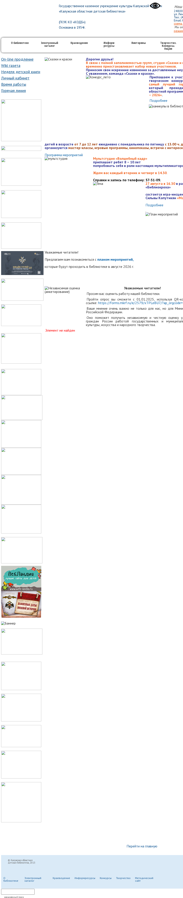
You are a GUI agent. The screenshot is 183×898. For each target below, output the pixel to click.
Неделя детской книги (20, 71)
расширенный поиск (14, 897)
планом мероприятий (115, 259)
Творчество (123, 878)
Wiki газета (10, 65)
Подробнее (158, 100)
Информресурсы (85, 878)
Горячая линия (13, 90)
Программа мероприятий (64, 155)
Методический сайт (144, 879)
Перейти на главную (142, 846)
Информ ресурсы (109, 44)
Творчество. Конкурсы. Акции (168, 46)
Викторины (138, 43)
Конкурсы (106, 878)
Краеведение (79, 43)
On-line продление (17, 59)
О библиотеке (20, 43)
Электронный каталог (49, 44)
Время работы (13, 84)
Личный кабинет (15, 78)
